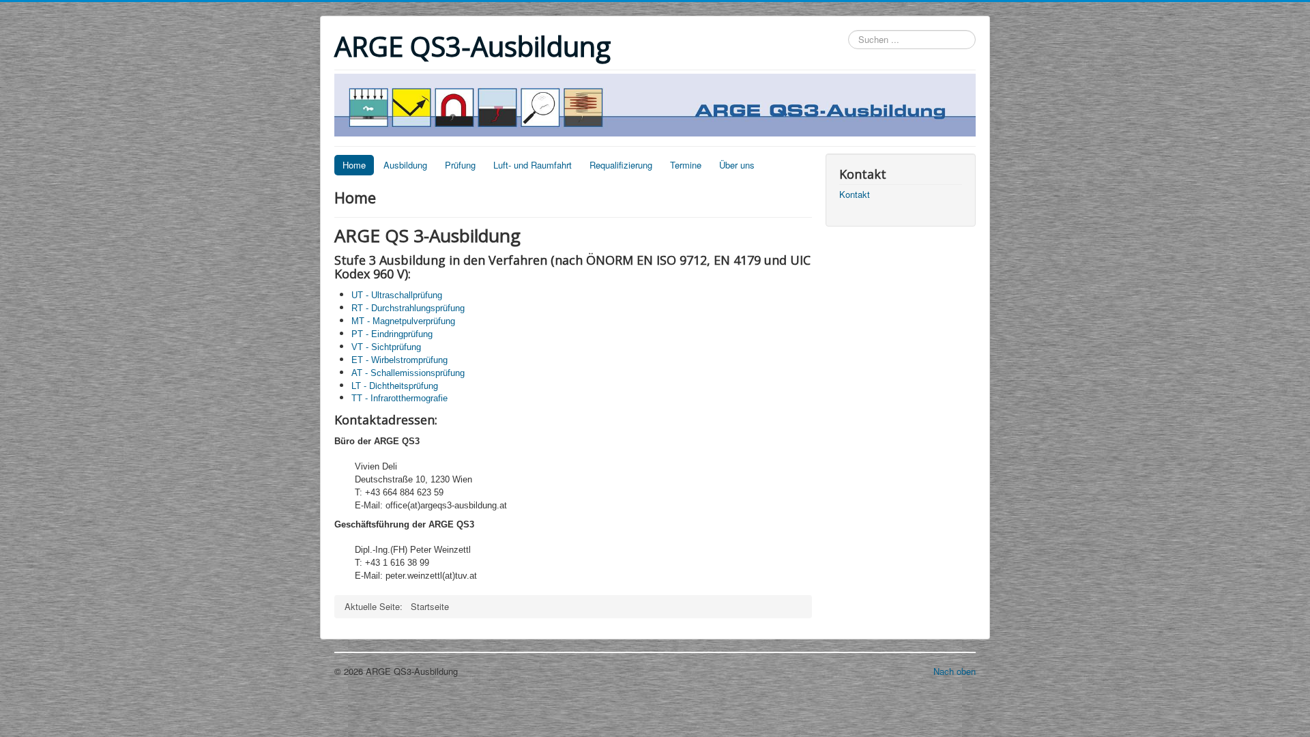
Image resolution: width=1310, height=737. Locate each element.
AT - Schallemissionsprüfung (408, 373)
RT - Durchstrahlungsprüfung (408, 308)
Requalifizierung (621, 164)
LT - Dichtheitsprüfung (394, 385)
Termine (685, 164)
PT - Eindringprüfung (392, 334)
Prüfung (460, 164)
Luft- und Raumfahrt (532, 164)
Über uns (737, 164)
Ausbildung (405, 164)
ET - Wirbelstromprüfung (399, 360)
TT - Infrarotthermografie (399, 398)
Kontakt (854, 194)
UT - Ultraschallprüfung (396, 295)
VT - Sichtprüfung (386, 347)
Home (354, 164)
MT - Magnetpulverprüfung (403, 321)
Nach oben (954, 671)
